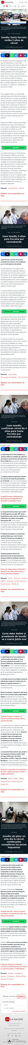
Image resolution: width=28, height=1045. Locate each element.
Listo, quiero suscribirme (19, 1011)
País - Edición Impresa (14, 33)
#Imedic (21, 188)
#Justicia (24, 578)
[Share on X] (7, 55)
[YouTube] (20, 1035)
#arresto (3, 976)
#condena (10, 581)
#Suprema (17, 578)
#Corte (10, 578)
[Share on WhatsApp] (12, 55)
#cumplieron (18, 973)
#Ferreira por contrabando (9, 377)
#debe (16, 778)
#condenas (10, 976)
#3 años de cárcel (20, 581)
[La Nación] (7, 2)
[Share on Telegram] (16, 55)
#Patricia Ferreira (21, 976)
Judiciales (14, 421)
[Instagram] (16, 1035)
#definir (21, 778)
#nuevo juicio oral (16, 781)
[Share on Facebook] (3, 55)
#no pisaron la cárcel (7, 979)
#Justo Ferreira (13, 188)
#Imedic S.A (15, 584)
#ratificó (3, 581)
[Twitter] (12, 1035)
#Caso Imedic (12, 374)
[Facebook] (8, 1035)
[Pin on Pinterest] (20, 55)
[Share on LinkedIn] (25, 55)
